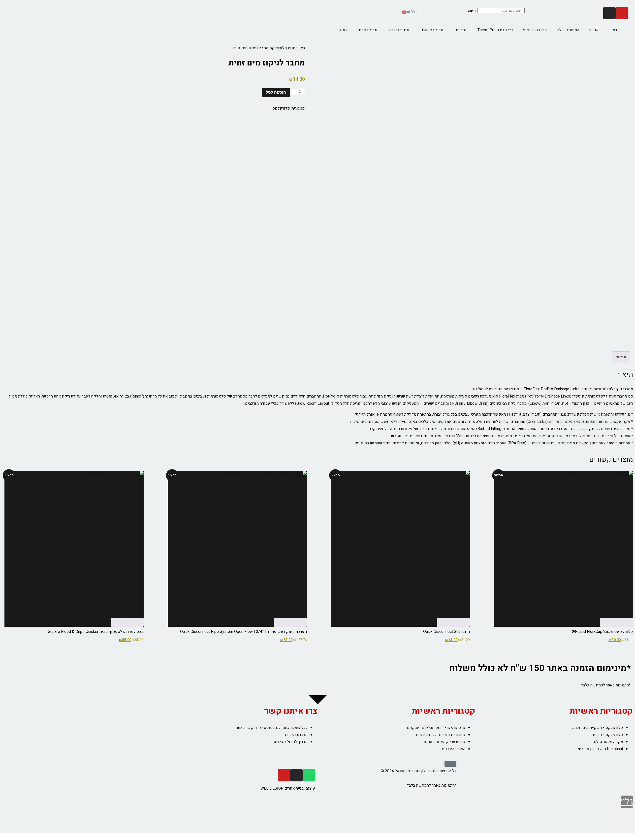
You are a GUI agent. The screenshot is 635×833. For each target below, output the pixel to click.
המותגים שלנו (568, 30)
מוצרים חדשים (432, 30)
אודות (594, 30)
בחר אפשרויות (616, 622)
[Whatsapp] (309, 775)
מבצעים (461, 30)
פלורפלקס (281, 108)
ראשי (612, 30)
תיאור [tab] (621, 357)
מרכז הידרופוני (535, 30)
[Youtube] (622, 13)
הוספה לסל (276, 92)
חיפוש (472, 10)
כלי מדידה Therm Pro (495, 30)
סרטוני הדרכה (399, 30)
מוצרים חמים (368, 30)
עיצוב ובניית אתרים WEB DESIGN (287, 788)
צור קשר (341, 30)
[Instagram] (609, 13)
